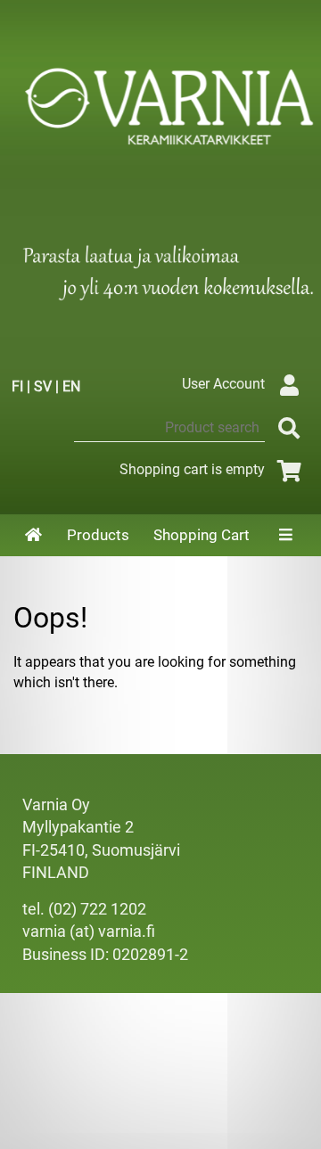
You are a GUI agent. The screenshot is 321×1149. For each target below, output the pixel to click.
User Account (223, 383)
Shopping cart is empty (192, 469)
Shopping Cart (201, 535)
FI (17, 386)
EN (71, 386)
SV (43, 386)
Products (98, 535)
